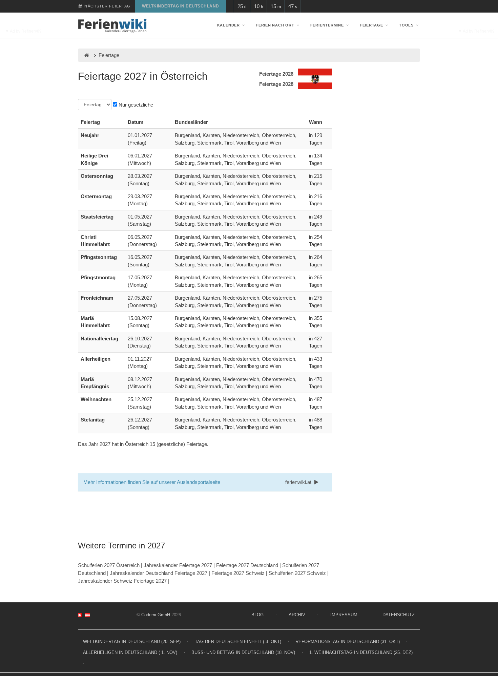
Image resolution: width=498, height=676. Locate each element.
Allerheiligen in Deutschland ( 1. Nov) (130, 652)
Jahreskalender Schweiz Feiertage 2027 (122, 581)
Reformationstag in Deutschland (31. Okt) (347, 641)
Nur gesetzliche (135, 105)
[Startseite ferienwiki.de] (86, 55)
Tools (406, 25)
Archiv (297, 614)
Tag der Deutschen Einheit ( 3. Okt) (238, 641)
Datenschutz (398, 614)
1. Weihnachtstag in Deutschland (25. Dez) (361, 652)
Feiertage (371, 25)
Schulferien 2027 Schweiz (297, 573)
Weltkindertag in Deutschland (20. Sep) (132, 641)
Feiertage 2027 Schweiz (238, 573)
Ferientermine (327, 25)
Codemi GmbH (155, 614)
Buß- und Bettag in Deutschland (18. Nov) (243, 652)
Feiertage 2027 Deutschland (247, 565)
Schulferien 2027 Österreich (109, 565)
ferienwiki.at (299, 482)
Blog (257, 614)
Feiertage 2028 (276, 84)
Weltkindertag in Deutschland (180, 6)
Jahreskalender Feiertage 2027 (178, 565)
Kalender (228, 25)
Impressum (343, 614)
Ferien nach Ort (275, 25)
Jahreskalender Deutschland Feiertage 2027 (158, 573)
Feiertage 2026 (276, 74)
